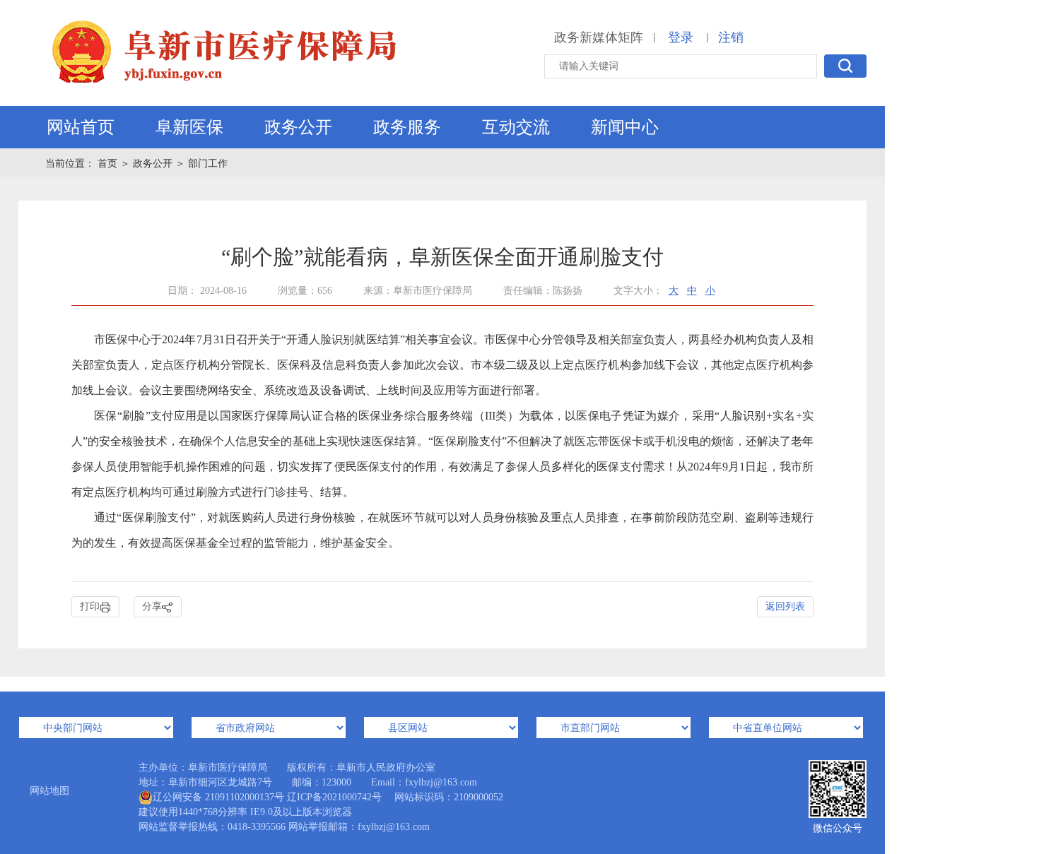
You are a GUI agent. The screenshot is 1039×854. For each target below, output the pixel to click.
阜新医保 (189, 127)
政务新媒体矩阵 (598, 37)
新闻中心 (625, 127)
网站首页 (81, 127)
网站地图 (49, 790)
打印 (90, 606)
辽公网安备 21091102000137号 (218, 797)
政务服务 (407, 127)
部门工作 (208, 163)
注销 (731, 37)
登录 (680, 37)
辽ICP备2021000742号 (334, 797)
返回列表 (785, 606)
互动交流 (516, 127)
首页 (109, 163)
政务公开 (298, 127)
